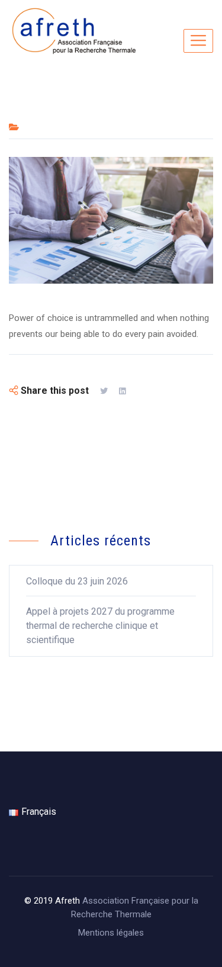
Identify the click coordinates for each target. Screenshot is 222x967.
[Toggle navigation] (198, 41)
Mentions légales (111, 932)
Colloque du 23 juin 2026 (77, 581)
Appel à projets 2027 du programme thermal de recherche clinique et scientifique (100, 625)
